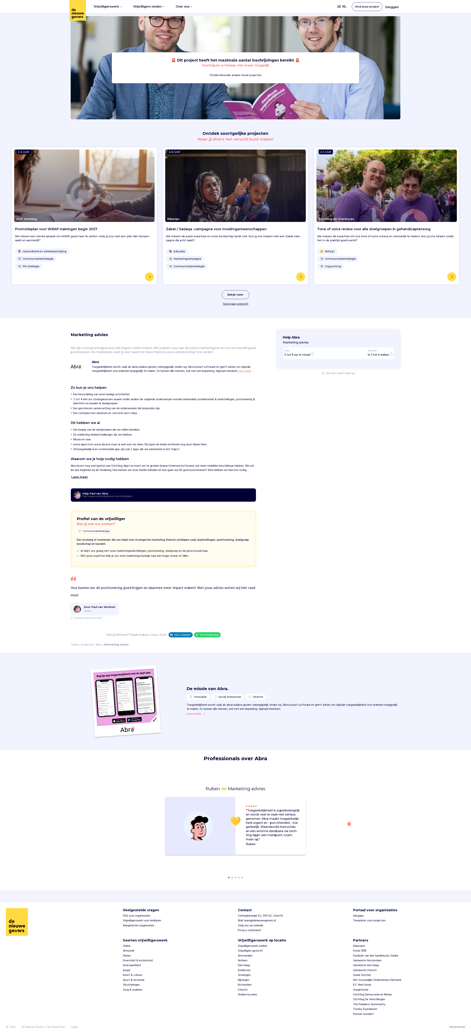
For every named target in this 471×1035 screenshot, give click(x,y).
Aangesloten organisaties (138, 925)
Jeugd (126, 970)
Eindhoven (244, 970)
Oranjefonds (360, 989)
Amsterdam (245, 955)
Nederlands (457, 1027)
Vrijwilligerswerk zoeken (252, 946)
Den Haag (244, 965)
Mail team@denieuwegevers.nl (257, 920)
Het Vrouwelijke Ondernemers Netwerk (377, 980)
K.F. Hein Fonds (362, 985)
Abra (99, 644)
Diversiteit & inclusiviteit (138, 960)
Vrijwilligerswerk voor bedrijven (142, 920)
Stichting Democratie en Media (372, 994)
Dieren (127, 955)
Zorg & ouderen (132, 989)
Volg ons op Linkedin (250, 925)
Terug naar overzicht (235, 304)
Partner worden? (363, 1014)
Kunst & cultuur (132, 975)
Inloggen (392, 7)
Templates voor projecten (369, 920)
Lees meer (194, 714)
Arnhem (242, 960)
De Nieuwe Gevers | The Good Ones (43, 1027)
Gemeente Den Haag (366, 965)
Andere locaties (247, 994)
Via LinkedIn (182, 634)
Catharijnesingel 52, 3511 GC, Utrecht (260, 915)
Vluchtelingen (131, 985)
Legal (74, 1027)
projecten (87, 644)
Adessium (359, 946)
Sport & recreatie (133, 980)
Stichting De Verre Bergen (369, 999)
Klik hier (350, 373)
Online (126, 946)
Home (75, 644)
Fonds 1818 (359, 950)
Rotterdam (245, 985)
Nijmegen (243, 980)
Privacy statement (249, 930)
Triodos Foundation (365, 1009)
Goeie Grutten (362, 975)
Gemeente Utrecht (365, 970)
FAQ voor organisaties (136, 915)
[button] (350, 826)
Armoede (128, 950)
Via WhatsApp (209, 634)
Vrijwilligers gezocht (250, 950)
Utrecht (243, 989)
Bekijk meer (235, 294)
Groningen (244, 975)
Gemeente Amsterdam (367, 960)
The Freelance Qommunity (369, 1004)
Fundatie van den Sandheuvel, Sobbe (375, 955)
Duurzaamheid (132, 965)
